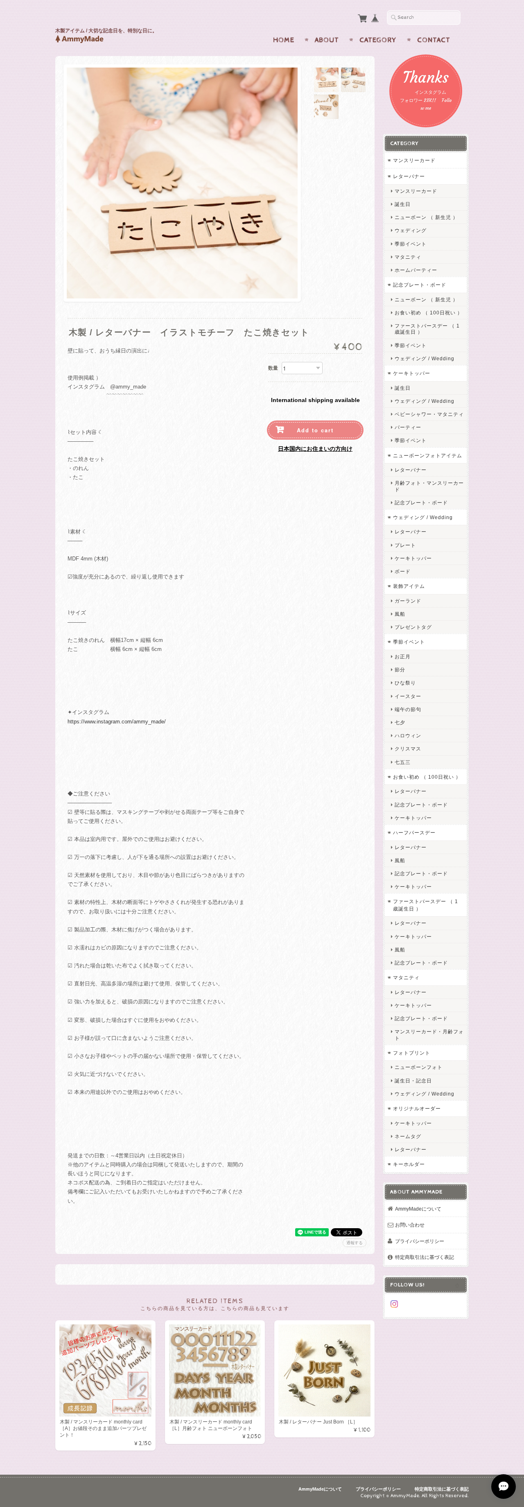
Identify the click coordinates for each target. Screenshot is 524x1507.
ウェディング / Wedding (424, 358)
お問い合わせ (410, 1224)
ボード (403, 571)
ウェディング (411, 230)
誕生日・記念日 (413, 1080)
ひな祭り (405, 682)
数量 (273, 368)
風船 (400, 614)
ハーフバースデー (414, 832)
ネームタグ (408, 1136)
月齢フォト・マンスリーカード (429, 486)
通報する (354, 1242)
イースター (408, 696)
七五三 (403, 762)
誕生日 (403, 204)
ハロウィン (408, 735)
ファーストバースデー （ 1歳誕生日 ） (427, 328)
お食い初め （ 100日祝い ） (429, 312)
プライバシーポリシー (419, 1241)
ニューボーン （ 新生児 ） (426, 217)
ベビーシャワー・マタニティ (429, 414)
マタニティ (408, 257)
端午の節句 (408, 709)
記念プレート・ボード (419, 284)
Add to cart (315, 430)
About (327, 40)
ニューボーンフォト (419, 1067)
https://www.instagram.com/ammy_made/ (117, 721)
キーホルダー (409, 1164)
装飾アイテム (409, 586)
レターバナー (409, 176)
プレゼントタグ (413, 627)
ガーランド (408, 600)
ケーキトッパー (411, 373)
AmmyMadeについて (418, 1208)
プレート (405, 545)
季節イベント (411, 243)
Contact (433, 40)
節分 (400, 669)
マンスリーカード (414, 160)
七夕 (400, 722)
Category (378, 40)
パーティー (408, 427)
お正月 (403, 656)
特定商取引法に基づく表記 (424, 1257)
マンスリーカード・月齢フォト (429, 1034)
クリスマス (408, 748)
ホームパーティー (416, 270)
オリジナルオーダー (417, 1108)
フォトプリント (411, 1052)
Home (283, 40)
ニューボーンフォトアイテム (427, 455)
